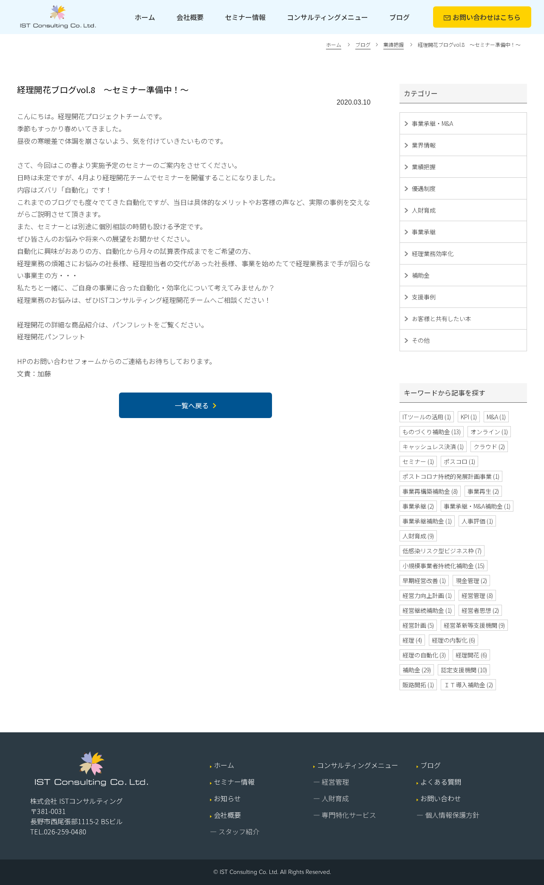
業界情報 (424, 145)
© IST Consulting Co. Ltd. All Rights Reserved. (272, 872)
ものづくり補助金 (431, 431)
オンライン (489, 431)
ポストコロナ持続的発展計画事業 (450, 476)
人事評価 (477, 521)
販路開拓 (418, 684)
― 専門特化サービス (344, 815)
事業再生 (483, 491)
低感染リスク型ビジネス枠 (442, 550)
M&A (496, 417)
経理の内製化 (453, 640)
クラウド (489, 446)
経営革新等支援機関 (474, 625)
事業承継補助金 (427, 521)
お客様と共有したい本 (441, 318)
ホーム (145, 17)
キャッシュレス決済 (433, 446)
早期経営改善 (424, 580)
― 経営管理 (331, 782)
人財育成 (424, 210)
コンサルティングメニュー (327, 17)
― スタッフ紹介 (234, 831)
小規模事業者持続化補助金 (443, 565)
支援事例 (424, 297)
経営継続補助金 (427, 610)
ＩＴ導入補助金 (468, 684)
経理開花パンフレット (51, 336)
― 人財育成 (331, 798)
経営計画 (418, 625)
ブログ (399, 17)
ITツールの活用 (426, 417)
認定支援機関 (464, 670)
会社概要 (190, 17)
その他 (421, 340)
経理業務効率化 (432, 253)
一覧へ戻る (192, 405)
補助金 (421, 275)
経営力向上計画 (427, 595)
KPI (469, 417)
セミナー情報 (245, 17)
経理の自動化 (424, 655)
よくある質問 (440, 782)
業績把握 (424, 166)
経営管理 (477, 595)
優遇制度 (424, 188)
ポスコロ (459, 461)
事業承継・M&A (432, 123)
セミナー (418, 461)
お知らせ (227, 798)
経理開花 (471, 655)
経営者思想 (480, 610)
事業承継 (424, 232)
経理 (412, 640)
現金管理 (471, 580)
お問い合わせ (487, 17)
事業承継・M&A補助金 (477, 506)
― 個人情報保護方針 (447, 815)
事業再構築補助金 (430, 491)
